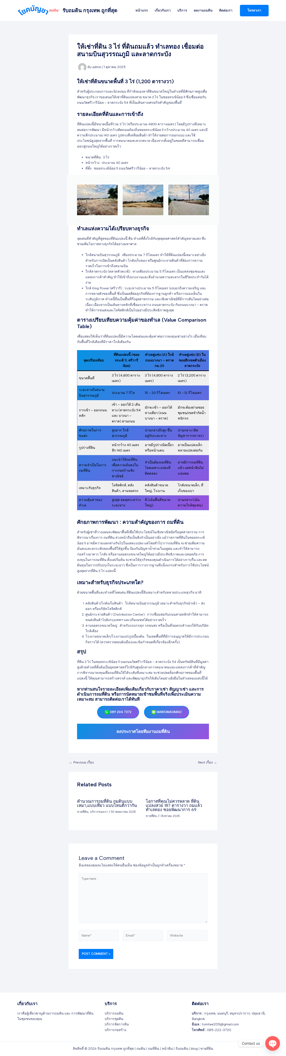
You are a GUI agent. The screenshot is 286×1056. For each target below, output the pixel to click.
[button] (254, 10)
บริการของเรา (99, 812)
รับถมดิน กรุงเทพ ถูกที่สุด (90, 10)
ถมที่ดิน (153, 1049)
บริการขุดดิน (114, 1019)
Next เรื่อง (207, 762)
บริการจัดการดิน (117, 1024)
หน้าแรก (141, 10)
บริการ (182, 10)
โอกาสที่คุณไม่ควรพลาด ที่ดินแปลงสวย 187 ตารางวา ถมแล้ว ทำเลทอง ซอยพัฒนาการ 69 (174, 805)
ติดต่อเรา (225, 10)
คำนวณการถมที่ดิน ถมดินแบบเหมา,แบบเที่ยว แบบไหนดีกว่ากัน (107, 803)
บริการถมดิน (114, 1013)
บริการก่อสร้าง (115, 1030)
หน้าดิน (167, 1049)
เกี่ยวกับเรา (163, 10)
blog (194, 1049)
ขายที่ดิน (82, 812)
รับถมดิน (181, 1049)
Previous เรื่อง (81, 762)
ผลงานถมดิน (203, 10)
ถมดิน (141, 1049)
